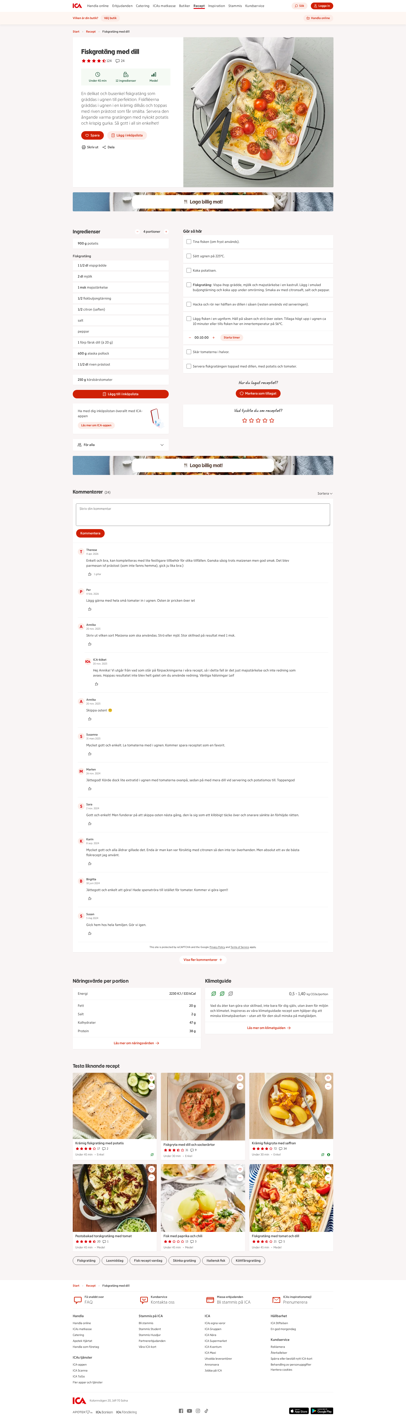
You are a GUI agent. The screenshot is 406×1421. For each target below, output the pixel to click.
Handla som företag (86, 1347)
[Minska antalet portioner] (137, 231)
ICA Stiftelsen (279, 1323)
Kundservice (254, 6)
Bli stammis (146, 1323)
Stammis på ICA (151, 1316)
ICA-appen (80, 1364)
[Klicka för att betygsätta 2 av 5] (251, 420)
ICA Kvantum (213, 1347)
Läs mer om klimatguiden (266, 1028)
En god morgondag (283, 1329)
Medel (154, 81)
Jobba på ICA (213, 1370)
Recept (199, 6)
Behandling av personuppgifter (291, 1364)
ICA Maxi (210, 1353)
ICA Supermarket (216, 1341)
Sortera (323, 493)
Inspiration (216, 6)
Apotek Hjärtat (82, 1341)
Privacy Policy (217, 947)
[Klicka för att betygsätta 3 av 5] (258, 420)
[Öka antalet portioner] (166, 231)
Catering (143, 6)
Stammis (235, 6)
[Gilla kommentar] (89, 574)
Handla (78, 1316)
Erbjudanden (122, 6)
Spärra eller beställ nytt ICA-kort (291, 1358)
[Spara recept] (151, 1077)
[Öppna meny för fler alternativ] (151, 1086)
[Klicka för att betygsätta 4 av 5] (265, 420)
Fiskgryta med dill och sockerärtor (189, 1145)
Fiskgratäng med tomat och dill (275, 1236)
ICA (207, 1316)
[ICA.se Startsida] (77, 5)
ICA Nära (210, 1335)
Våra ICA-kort (147, 1347)
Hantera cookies (281, 1369)
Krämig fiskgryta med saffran (274, 1143)
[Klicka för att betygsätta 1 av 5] (244, 420)
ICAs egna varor (215, 1323)
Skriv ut (92, 147)
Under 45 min (98, 81)
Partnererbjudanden (152, 1341)
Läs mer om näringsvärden (134, 1043)
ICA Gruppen (213, 1329)
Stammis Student (150, 1329)
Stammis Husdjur (150, 1335)
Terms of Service (239, 947)
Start (76, 31)
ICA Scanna (80, 1370)
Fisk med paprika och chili (182, 1236)
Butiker (184, 6)
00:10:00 (202, 338)
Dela (111, 147)
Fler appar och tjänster (88, 1382)
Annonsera (212, 1364)
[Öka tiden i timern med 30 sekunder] (213, 337)
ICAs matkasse (164, 6)
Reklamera (278, 1347)
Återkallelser (279, 1353)
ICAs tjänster (82, 1357)
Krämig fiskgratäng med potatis (99, 1143)
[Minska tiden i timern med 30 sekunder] (190, 337)
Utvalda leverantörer (218, 1358)
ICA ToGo (79, 1376)
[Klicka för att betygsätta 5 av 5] (271, 420)
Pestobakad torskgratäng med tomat (103, 1236)
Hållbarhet (279, 1316)
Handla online (98, 6)
